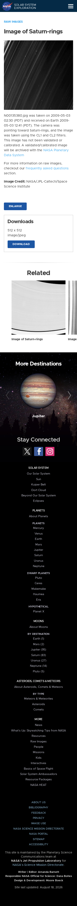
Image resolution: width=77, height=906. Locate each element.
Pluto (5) (38, 671)
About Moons (38, 627)
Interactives (38, 763)
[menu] (70, 6)
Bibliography (38, 807)
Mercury (38, 528)
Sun (38, 479)
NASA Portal (38, 834)
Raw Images (13, 21)
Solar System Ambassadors (38, 774)
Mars (38, 544)
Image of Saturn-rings (27, 339)
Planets (38, 510)
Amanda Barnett (48, 872)
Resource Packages (38, 779)
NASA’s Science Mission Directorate (38, 865)
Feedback (38, 813)
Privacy (38, 818)
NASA (5, 6)
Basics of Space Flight (38, 768)
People (38, 746)
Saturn (38, 555)
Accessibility (38, 844)
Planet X (38, 611)
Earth (38, 539)
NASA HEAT (38, 785)
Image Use (38, 823)
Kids (38, 757)
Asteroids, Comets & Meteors (38, 681)
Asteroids (38, 704)
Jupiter (38, 416)
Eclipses (38, 500)
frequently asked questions (47, 168)
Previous (8, 395)
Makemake (38, 588)
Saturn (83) (38, 655)
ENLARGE (15, 206)
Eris (38, 599)
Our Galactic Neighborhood (22, 15)
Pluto (38, 578)
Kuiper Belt (38, 484)
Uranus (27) (38, 660)
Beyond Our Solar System (38, 495)
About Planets (38, 516)
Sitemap (38, 839)
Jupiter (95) (38, 649)
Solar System (38, 467)
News (38, 725)
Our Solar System (38, 473)
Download (21, 244)
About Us (38, 802)
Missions (38, 752)
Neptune (38, 566)
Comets (38, 709)
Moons (38, 621)
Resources (39, 736)
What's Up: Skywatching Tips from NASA (38, 730)
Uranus (38, 560)
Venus (38, 533)
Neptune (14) (38, 666)
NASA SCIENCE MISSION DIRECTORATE (38, 828)
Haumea (38, 594)
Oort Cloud (38, 490)
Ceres (38, 583)
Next (68, 395)
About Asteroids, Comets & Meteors (38, 687)
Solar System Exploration (22, 6)
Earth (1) (38, 638)
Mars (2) (38, 644)
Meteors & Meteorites (38, 698)
